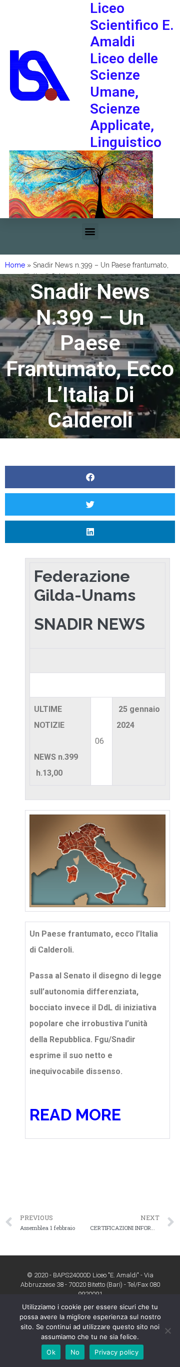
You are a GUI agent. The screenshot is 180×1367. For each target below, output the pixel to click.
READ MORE (75, 1114)
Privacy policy (116, 1352)
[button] (90, 231)
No (75, 1352)
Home (15, 265)
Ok (51, 1352)
